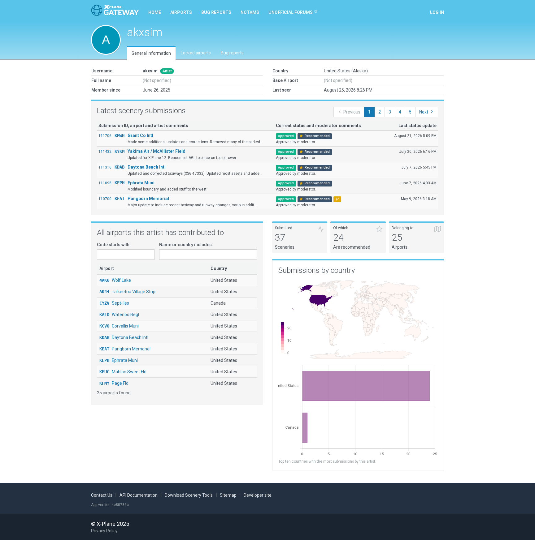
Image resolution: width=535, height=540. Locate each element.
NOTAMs (250, 12)
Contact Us (101, 495)
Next (423, 111)
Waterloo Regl (119, 314)
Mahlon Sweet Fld (122, 371)
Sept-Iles (114, 303)
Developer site (258, 495)
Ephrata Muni (141, 182)
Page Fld (113, 383)
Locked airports (196, 52)
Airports (181, 12)
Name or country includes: (186, 244)
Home (154, 12)
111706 (104, 136)
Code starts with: (114, 244)
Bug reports (216, 12)
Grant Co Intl (140, 135)
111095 (104, 183)
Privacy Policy (104, 530)
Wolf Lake (115, 280)
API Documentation (139, 495)
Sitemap (228, 495)
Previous (351, 111)
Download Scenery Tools (189, 495)
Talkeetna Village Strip (127, 291)
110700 (104, 199)
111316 (104, 167)
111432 (104, 151)
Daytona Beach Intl (147, 167)
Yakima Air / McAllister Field (156, 151)
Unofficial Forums (290, 12)
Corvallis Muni (119, 326)
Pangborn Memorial (148, 198)
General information (151, 53)
